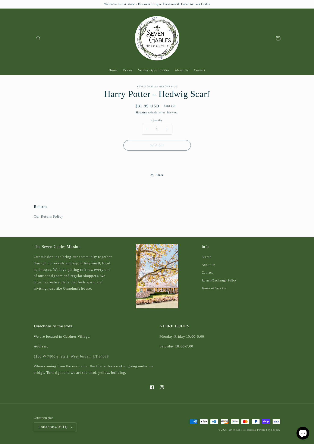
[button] (39, 38)
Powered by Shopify (268, 430)
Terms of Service (214, 288)
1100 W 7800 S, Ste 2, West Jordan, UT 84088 (71, 356)
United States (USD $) (53, 427)
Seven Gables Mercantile (243, 430)
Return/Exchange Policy (219, 280)
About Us (209, 265)
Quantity (157, 120)
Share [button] (160, 174)
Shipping (141, 112)
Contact (207, 272)
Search (206, 257)
